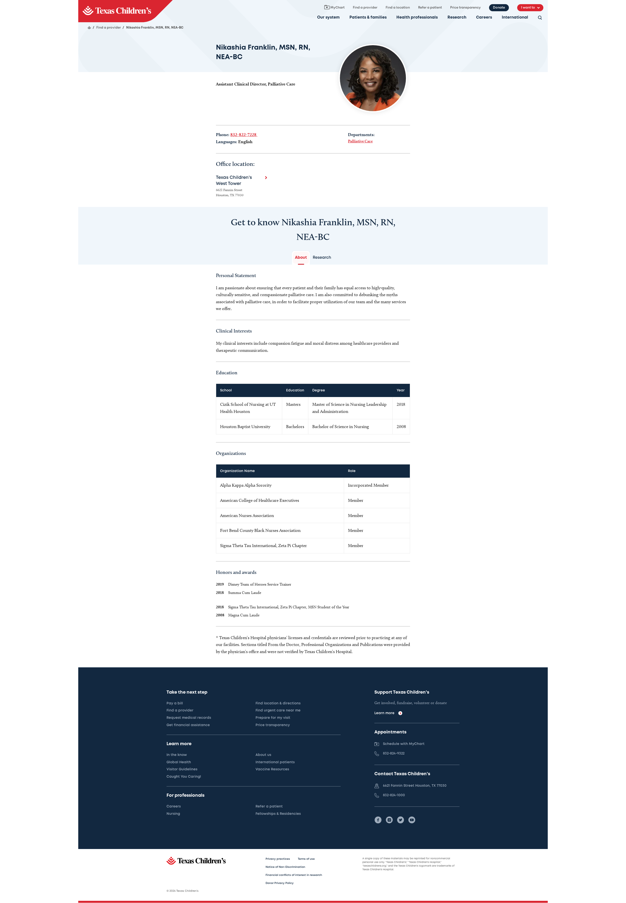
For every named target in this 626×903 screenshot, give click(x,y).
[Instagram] (389, 820)
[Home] (89, 27)
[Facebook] (378, 820)
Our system (328, 17)
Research (456, 17)
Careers (484, 17)
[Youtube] (411, 820)
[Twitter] (400, 820)
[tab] (301, 258)
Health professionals (417, 17)
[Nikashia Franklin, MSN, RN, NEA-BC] (125, 11)
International (515, 17)
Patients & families (368, 17)
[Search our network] (540, 18)
